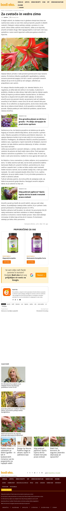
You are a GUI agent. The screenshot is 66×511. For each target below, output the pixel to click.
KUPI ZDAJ (6, 262)
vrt (46, 304)
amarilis (8, 304)
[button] (20, 7)
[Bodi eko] (8, 4)
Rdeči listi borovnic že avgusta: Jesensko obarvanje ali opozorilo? (12, 434)
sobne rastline (41, 304)
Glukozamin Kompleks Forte (36, 258)
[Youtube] (20, 299)
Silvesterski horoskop (42, 311)
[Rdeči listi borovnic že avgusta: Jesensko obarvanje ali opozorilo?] (13, 424)
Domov (2, 10)
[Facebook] (13, 299)
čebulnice (18, 304)
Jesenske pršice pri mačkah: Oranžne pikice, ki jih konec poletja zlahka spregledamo (13, 410)
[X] (17, 299)
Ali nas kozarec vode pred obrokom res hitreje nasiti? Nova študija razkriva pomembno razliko (22, 496)
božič (13, 304)
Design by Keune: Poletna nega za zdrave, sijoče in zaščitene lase (24, 451)
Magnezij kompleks (9, 258)
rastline (31, 304)
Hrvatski (58, 473)
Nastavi (41, 275)
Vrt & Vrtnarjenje (8, 10)
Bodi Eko (6, 17)
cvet (22, 304)
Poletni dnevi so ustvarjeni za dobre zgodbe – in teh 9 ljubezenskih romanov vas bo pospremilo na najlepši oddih (8, 455)
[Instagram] (15, 299)
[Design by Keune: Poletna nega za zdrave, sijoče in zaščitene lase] (24, 441)
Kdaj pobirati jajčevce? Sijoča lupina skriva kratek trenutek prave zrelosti (32, 194)
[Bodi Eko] (7, 294)
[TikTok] (37, 473)
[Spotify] (35, 473)
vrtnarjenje (4, 306)
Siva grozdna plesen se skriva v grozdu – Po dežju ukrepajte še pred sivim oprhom (32, 121)
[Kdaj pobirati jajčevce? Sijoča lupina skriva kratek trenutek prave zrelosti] (41, 441)
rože (35, 304)
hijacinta (26, 304)
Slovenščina (51, 473)
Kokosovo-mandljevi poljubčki (9, 311)
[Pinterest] (32, 473)
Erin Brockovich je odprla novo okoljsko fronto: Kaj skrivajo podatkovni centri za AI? (11, 385)
